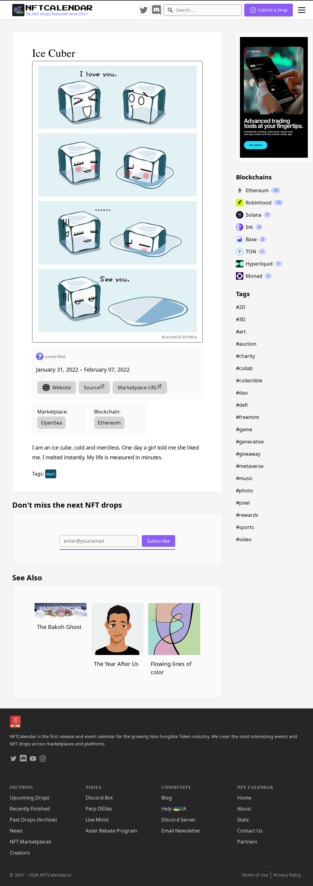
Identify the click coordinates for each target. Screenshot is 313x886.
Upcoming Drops (30, 797)
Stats (243, 819)
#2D (240, 307)
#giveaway (248, 453)
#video (244, 539)
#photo (244, 490)
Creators (20, 852)
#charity (245, 356)
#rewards (247, 515)
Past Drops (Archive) (33, 819)
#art (50, 474)
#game (244, 429)
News (16, 830)
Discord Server (178, 819)
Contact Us (250, 830)
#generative (250, 441)
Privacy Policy (287, 875)
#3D (240, 319)
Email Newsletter (181, 830)
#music (244, 478)
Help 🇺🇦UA (173, 808)
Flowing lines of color (171, 668)
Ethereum (109, 422)
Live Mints (97, 819)
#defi (242, 405)
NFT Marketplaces (30, 841)
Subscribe (158, 541)
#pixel (243, 502)
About (244, 808)
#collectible (249, 380)
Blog (166, 797)
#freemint (247, 417)
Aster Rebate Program (111, 830)
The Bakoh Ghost (59, 626)
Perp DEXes (99, 808)
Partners (247, 841)
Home (244, 797)
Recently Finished (30, 808)
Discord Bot (99, 797)
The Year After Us (116, 663)
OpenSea (51, 422)
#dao (242, 392)
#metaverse (249, 466)
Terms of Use (254, 875)
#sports (245, 527)
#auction (246, 343)
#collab (244, 368)
